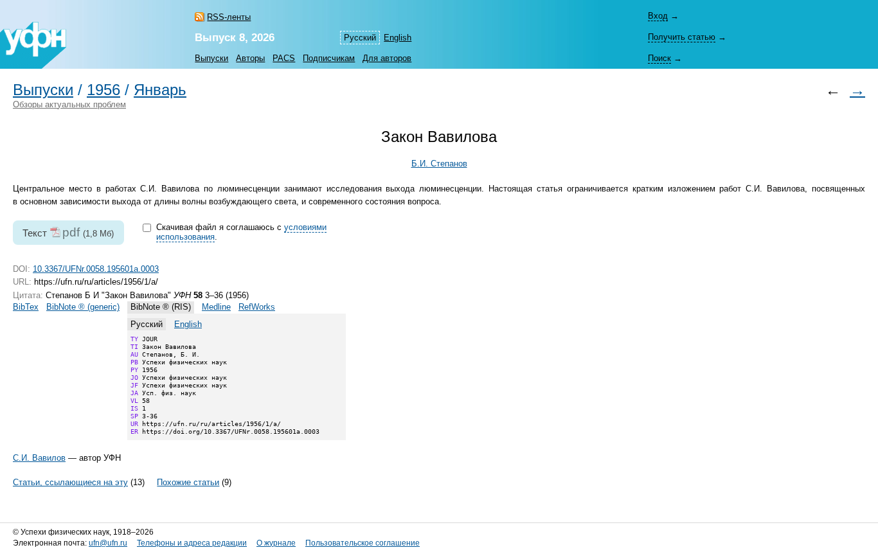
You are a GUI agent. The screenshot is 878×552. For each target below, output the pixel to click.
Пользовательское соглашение (362, 543)
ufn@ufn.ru (108, 543)
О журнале (276, 543)
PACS (284, 58)
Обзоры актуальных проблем (69, 104)
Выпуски (211, 58)
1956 (103, 90)
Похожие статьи (188, 482)
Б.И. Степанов (439, 163)
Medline (216, 307)
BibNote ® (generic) (83, 307)
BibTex (26, 307)
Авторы (250, 58)
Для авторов (387, 58)
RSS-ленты (229, 17)
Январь (160, 90)
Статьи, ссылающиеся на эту (70, 482)
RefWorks (256, 307)
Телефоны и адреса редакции (192, 543)
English (397, 37)
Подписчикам (329, 58)
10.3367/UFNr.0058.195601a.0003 (96, 269)
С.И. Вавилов (39, 458)
